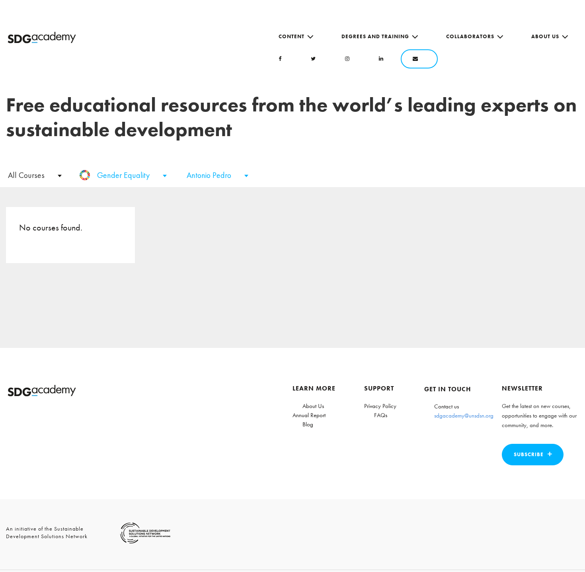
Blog (307, 424)
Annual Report (309, 415)
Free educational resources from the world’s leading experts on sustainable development (291, 117)
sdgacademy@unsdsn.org (463, 416)
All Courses (27, 175)
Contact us (446, 406)
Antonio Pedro (210, 175)
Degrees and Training (375, 36)
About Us (545, 36)
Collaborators (470, 36)
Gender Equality (124, 175)
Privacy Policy (380, 406)
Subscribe (529, 454)
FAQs (380, 415)
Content (291, 36)
